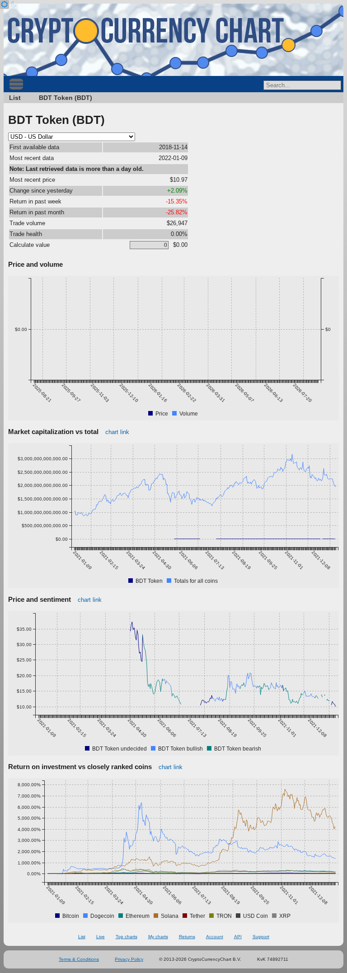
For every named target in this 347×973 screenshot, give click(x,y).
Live (100, 936)
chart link (117, 432)
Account (214, 936)
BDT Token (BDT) (65, 97)
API (238, 936)
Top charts (126, 936)
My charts (158, 936)
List (15, 97)
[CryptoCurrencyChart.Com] (173, 40)
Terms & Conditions (79, 959)
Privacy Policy (129, 959)
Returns (187, 936)
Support (261, 936)
